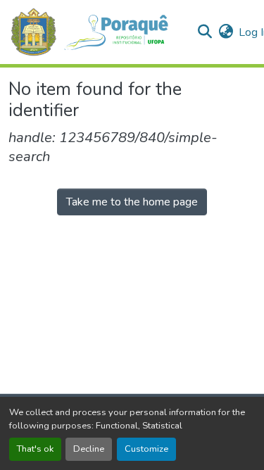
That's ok (35, 449)
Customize (146, 449)
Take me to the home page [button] (132, 202)
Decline (88, 449)
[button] (96, 32)
